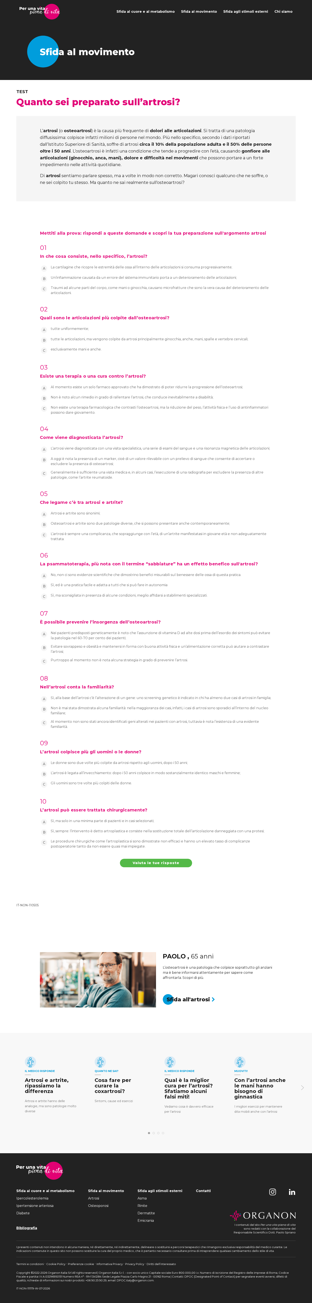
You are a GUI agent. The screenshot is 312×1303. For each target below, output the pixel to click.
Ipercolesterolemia (32, 1198)
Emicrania (146, 1221)
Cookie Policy (56, 1264)
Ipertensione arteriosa (34, 1206)
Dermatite (146, 1213)
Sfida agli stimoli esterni (245, 12)
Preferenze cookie (81, 1264)
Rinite (142, 1206)
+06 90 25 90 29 (96, 1280)
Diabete (23, 1213)
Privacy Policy (135, 1264)
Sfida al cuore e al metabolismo (146, 12)
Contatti (203, 1191)
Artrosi (93, 1198)
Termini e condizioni (30, 1264)
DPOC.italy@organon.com (135, 1280)
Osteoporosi (98, 1206)
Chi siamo (283, 12)
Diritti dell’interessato (161, 1264)
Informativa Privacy (110, 1264)
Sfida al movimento (199, 12)
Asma (142, 1198)
